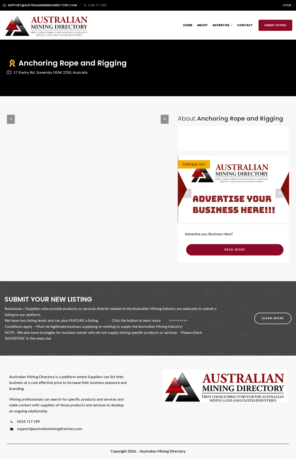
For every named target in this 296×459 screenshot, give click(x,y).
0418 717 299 (28, 422)
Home (287, 5)
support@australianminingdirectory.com (49, 429)
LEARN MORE (273, 318)
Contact (245, 25)
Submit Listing (275, 25)
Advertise (221, 25)
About (202, 25)
